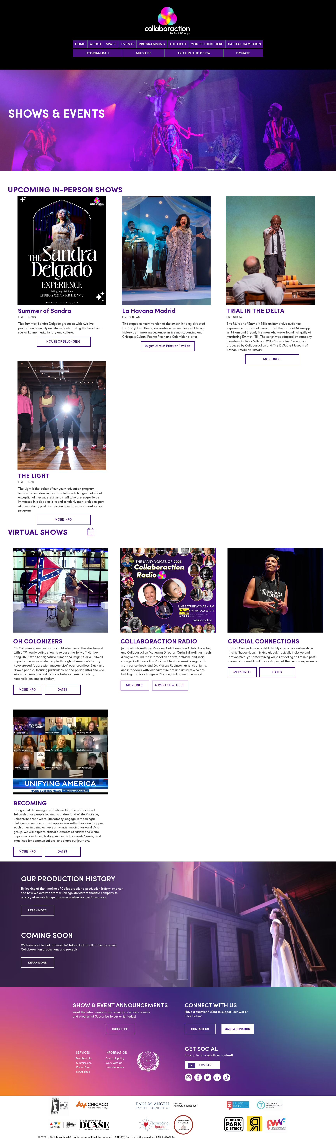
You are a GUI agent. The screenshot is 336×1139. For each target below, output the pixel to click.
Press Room (83, 1067)
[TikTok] (226, 1077)
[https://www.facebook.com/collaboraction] (198, 1077)
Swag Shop (83, 1071)
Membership (83, 1058)
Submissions (84, 1062)
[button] (127, 44)
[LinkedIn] (217, 1077)
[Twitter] (207, 1077)
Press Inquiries (115, 1067)
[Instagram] (188, 1077)
